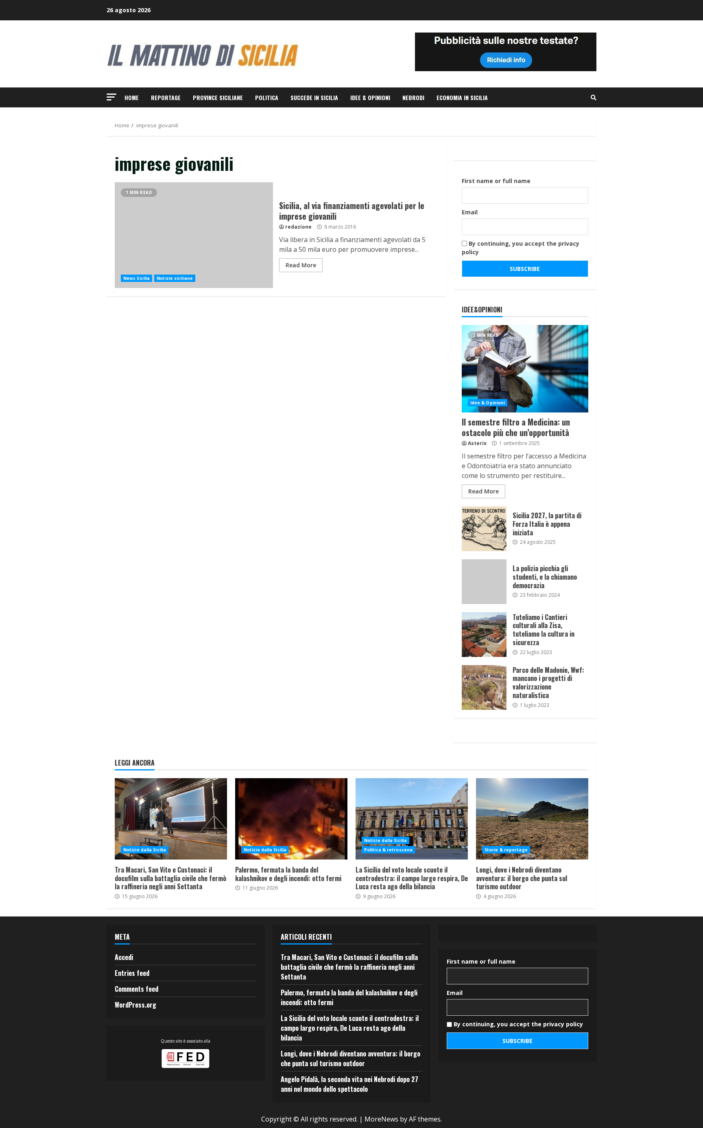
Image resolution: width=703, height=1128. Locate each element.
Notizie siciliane (175, 278)
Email (470, 212)
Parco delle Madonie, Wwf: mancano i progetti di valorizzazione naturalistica (484, 687)
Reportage (166, 97)
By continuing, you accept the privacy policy (520, 248)
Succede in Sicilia (314, 97)
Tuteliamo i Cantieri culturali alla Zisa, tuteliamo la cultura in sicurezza (484, 634)
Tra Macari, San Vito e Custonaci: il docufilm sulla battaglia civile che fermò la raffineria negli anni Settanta (171, 819)
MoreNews (381, 1119)
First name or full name (496, 181)
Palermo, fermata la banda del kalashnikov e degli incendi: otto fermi (291, 819)
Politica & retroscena (388, 850)
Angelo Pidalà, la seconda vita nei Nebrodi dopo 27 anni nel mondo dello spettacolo (349, 1084)
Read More (301, 265)
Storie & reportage (506, 850)
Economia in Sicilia (462, 97)
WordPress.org (135, 1005)
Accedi (124, 957)
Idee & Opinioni (370, 97)
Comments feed (136, 989)
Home (131, 97)
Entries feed (132, 973)
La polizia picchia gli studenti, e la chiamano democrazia (484, 581)
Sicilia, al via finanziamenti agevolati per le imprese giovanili (194, 235)
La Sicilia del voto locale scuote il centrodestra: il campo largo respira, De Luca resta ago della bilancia (412, 819)
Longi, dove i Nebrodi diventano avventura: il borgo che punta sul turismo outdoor (532, 819)
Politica (266, 97)
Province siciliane (218, 97)
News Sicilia (136, 278)
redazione (298, 226)
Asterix (477, 443)
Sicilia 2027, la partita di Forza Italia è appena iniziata (484, 528)
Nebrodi (413, 97)
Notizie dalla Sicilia (144, 850)
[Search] (593, 97)
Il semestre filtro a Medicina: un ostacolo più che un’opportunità (525, 368)
